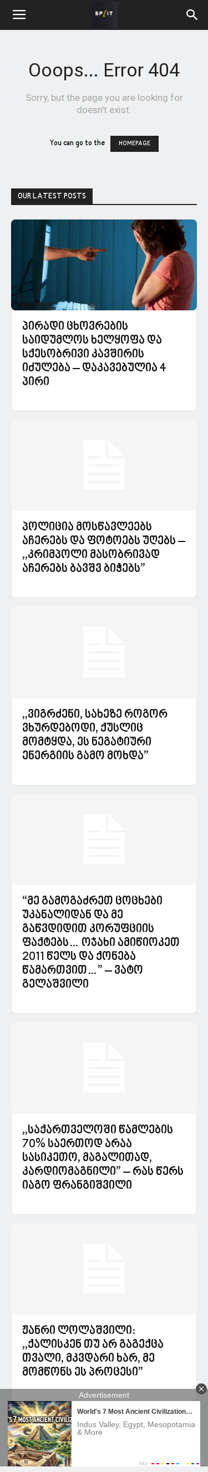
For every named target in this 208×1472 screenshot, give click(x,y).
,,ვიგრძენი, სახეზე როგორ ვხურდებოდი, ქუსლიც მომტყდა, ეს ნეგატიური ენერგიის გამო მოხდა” (95, 735)
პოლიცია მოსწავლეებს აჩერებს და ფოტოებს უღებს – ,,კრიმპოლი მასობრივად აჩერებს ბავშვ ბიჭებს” (103, 548)
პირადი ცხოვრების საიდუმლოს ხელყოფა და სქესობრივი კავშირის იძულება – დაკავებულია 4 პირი (94, 354)
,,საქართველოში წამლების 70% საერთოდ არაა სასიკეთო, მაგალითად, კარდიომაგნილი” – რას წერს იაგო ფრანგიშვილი (103, 1158)
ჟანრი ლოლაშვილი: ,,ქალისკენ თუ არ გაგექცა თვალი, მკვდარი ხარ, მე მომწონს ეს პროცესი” (93, 1352)
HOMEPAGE (134, 143)
